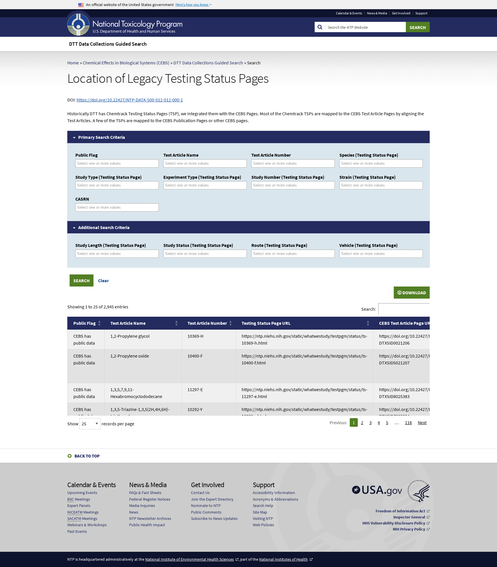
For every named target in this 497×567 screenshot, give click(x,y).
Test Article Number (271, 155)
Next (422, 422)
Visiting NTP (263, 518)
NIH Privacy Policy (409, 529)
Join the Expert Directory (212, 499)
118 (408, 422)
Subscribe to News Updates (214, 518)
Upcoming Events (82, 492)
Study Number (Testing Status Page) (287, 177)
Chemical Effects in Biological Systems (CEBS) (126, 63)
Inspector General (409, 517)
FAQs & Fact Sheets (145, 492)
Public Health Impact (147, 524)
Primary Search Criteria (101, 137)
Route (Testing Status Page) (279, 245)
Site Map (260, 512)
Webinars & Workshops (87, 524)
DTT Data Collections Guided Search (208, 63)
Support (421, 13)
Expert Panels (78, 505)
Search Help (263, 505)
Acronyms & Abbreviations (275, 499)
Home (73, 63)
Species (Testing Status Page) (368, 155)
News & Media (377, 13)
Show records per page (100, 423)
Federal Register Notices (149, 499)
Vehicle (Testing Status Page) (368, 245)
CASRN (82, 199)
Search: (368, 309)
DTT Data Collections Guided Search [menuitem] (108, 44)
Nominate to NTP (206, 505)
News (133, 512)
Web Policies (263, 524)
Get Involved (401, 13)
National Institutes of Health (283, 559)
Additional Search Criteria (104, 227)
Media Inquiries (142, 505)
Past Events (77, 531)
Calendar (349, 13)
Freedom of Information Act (400, 511)
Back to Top (87, 456)
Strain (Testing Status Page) (367, 177)
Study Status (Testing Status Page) (198, 245)
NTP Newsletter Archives (150, 518)
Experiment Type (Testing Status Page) (202, 177)
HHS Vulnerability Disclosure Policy (393, 523)
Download (414, 292)
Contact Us (200, 492)
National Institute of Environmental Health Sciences (189, 559)
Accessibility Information (274, 492)
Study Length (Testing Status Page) (110, 245)
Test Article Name (180, 155)
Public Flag (86, 155)
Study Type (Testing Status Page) (108, 177)
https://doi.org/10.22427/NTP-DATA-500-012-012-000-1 (130, 100)
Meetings (78, 499)
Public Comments (206, 512)
